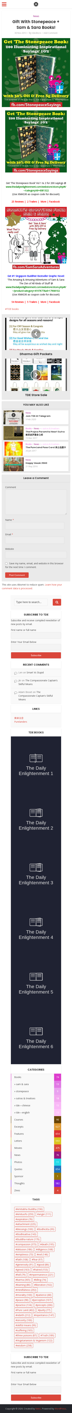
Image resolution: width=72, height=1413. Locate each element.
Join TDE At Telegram (38, 416)
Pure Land (25, 1310)
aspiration (25, 1219)
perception (42, 1300)
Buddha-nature (28, 1239)
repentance (44, 1315)
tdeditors (36, 33)
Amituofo (25, 1214)
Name (9, 519)
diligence (45, 1249)
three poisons (27, 1335)
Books (29, 428)
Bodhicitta (46, 1229)
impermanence (42, 1274)
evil (43, 1254)
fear (38, 1259)
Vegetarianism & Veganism (34, 1340)
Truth (48, 1335)
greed (23, 1269)
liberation (44, 1284)
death (48, 1244)
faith (22, 1259)
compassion (27, 1244)
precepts (45, 1305)
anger (45, 1214)
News (36, 16)
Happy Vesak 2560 (36, 463)
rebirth (23, 1315)
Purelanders (20, 721)
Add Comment (50, 33)
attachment (26, 1224)
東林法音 (19, 718)
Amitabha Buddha (30, 1209)
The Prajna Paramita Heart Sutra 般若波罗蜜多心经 (45, 433)
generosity (25, 1264)
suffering (25, 1330)
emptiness (25, 1254)
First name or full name (23, 630)
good (44, 1264)
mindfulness (26, 1289)
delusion (24, 1249)
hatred (41, 1269)
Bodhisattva (26, 1234)
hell (21, 1274)
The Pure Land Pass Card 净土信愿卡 (46, 447)
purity (45, 1310)
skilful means (26, 1325)
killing (40, 1279)
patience (44, 1295)
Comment (10, 487)
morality (24, 1295)
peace (22, 1300)
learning (23, 1284)
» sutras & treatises (50, 428)
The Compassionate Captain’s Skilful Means (35, 695)
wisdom (24, 1345)
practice (24, 1305)
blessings (25, 1229)
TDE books (13, 309)
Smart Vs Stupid (35, 672)
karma (23, 1279)
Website (9, 548)
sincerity (24, 1320)
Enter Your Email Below (23, 642)
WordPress (60, 1408)
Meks (38, 1408)
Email (9, 534)
